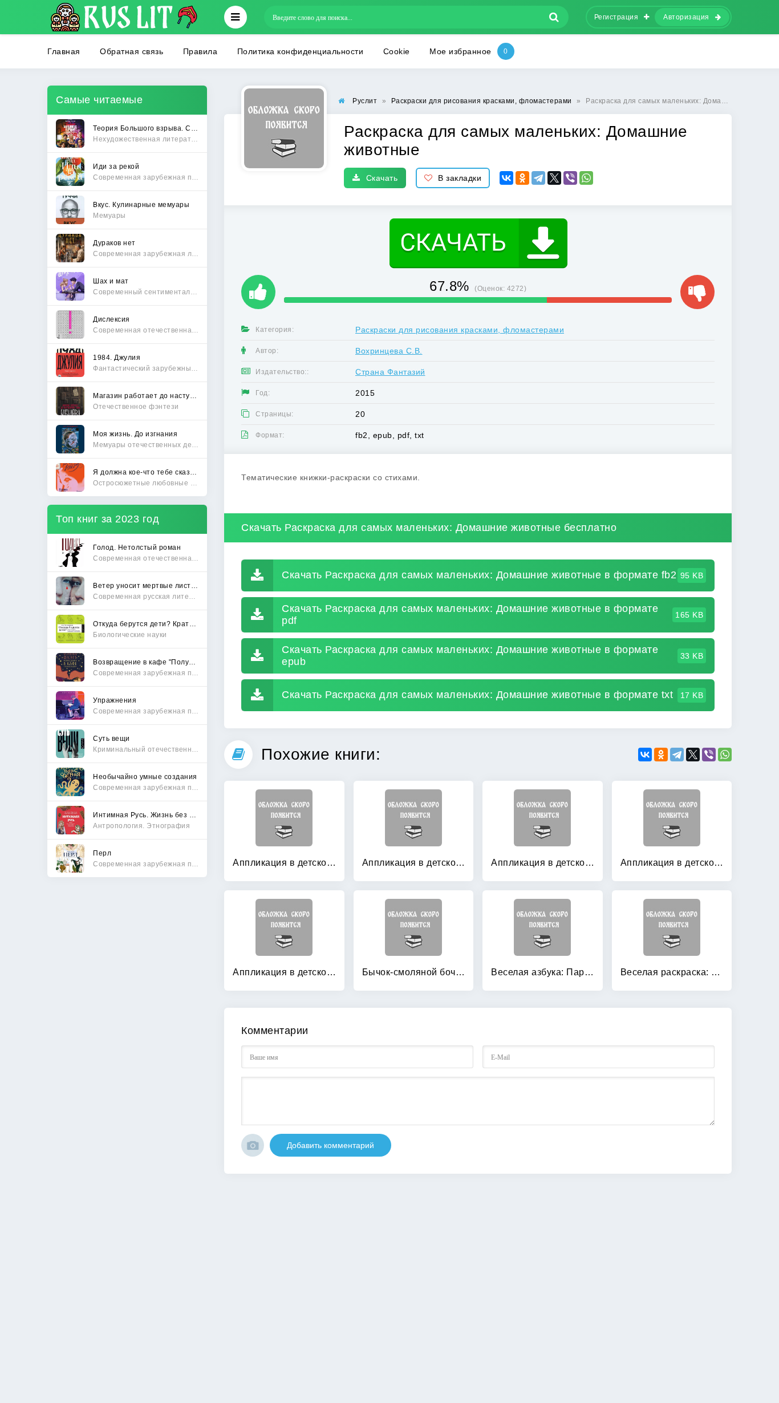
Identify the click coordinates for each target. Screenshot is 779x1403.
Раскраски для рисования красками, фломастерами (459, 329)
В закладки (459, 178)
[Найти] (554, 17)
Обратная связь (131, 51)
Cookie (396, 51)
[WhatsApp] (586, 178)
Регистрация (616, 17)
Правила (200, 51)
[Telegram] (538, 178)
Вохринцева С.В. (389, 350)
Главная (63, 51)
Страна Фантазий (390, 371)
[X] (554, 178)
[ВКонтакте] (506, 178)
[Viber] (570, 178)
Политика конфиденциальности (300, 51)
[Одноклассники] (522, 178)
